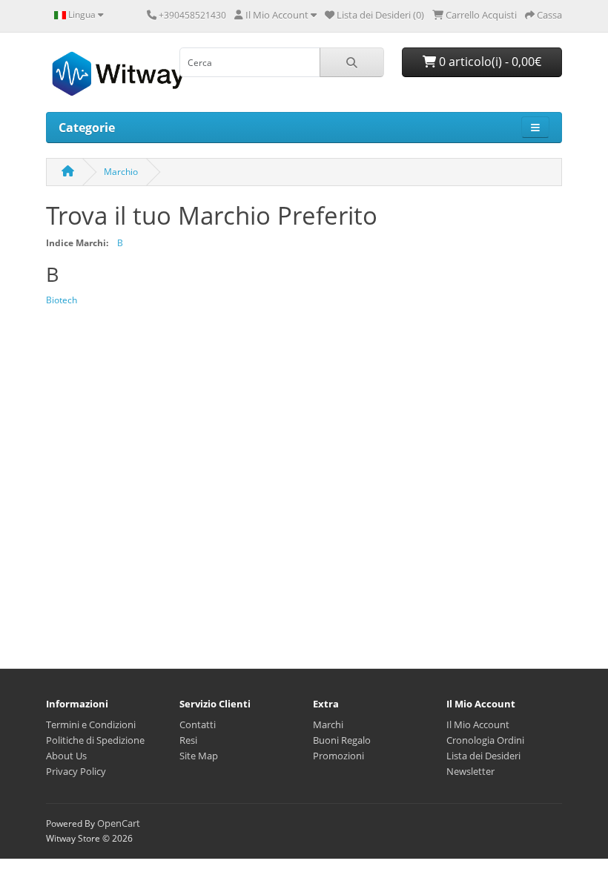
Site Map (198, 755)
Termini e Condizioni (91, 724)
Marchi (328, 724)
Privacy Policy (76, 771)
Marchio (121, 171)
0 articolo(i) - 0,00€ (488, 61)
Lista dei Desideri (483, 755)
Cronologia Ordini (485, 740)
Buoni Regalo (342, 740)
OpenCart (118, 823)
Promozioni (338, 755)
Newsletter (470, 771)
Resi (188, 740)
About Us (66, 755)
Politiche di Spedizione (95, 740)
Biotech (61, 300)
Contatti (197, 724)
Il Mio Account (477, 724)
